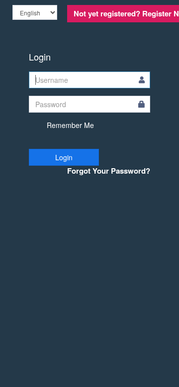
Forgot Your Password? (108, 171)
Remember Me (69, 125)
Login (64, 157)
